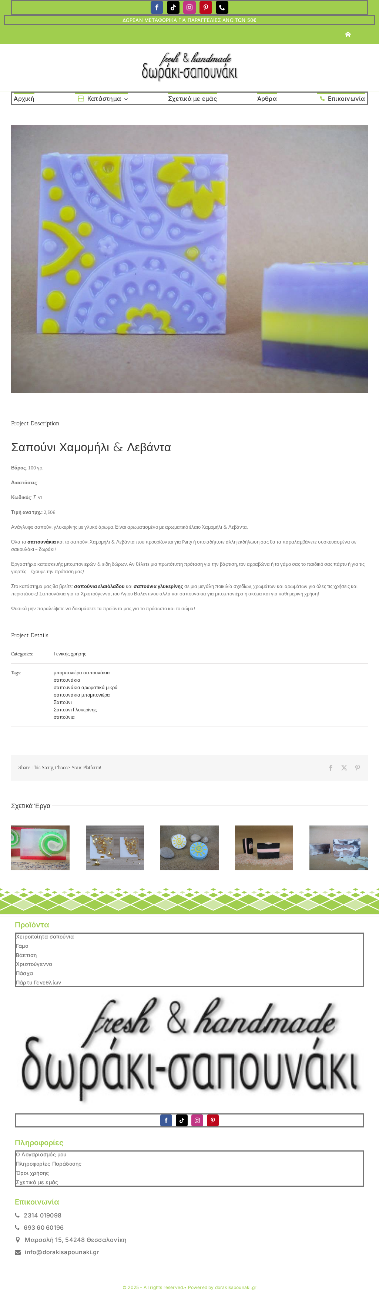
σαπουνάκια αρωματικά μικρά (86, 687)
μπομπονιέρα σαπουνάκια (82, 673)
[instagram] (189, 7)
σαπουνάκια (67, 680)
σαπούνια (64, 717)
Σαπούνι (63, 702)
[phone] (222, 7)
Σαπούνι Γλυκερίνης (75, 710)
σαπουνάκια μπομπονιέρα (82, 695)
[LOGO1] (189, 53)
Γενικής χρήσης (70, 654)
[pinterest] (205, 7)
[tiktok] (173, 7)
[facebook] (157, 7)
